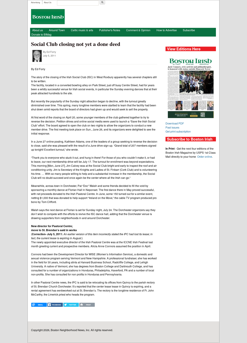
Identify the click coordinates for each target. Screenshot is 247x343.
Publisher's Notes (109, 30)
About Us (47, 2)
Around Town (57, 30)
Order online (204, 157)
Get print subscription (178, 131)
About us (37, 30)
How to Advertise (166, 30)
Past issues (172, 127)
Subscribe (189, 30)
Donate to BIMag (41, 34)
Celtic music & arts (82, 30)
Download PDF (175, 123)
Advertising (35, 2)
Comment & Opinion (138, 30)
